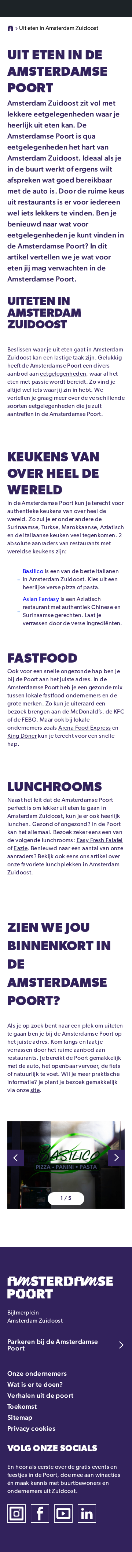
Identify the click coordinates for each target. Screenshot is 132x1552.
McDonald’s (86, 712)
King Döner (22, 736)
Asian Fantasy (41, 599)
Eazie (20, 849)
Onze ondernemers (37, 1373)
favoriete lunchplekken (51, 865)
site (35, 1091)
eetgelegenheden (63, 374)
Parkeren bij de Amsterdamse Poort (52, 1345)
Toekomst (22, 1406)
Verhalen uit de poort (40, 1395)
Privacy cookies (31, 1428)
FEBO (29, 720)
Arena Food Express (84, 728)
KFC (119, 712)
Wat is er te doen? (35, 1384)
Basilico (33, 572)
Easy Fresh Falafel (100, 841)
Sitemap (20, 1417)
